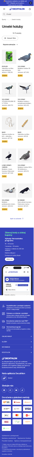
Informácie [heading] (6, 342)
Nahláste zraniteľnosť (9, 432)
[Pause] (30, 2)
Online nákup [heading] (7, 331)
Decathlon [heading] (6, 347)
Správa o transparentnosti (10, 437)
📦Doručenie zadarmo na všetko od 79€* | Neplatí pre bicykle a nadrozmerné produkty (15, 3)
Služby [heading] (4, 337)
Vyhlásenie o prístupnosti (10, 429)
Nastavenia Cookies (8, 434)
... (8, 19)
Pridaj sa (10, 259)
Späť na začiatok (15, 218)
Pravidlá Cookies (22, 434)
